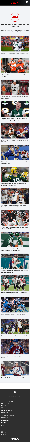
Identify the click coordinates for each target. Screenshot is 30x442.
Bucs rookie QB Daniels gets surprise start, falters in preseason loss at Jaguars (14, 271)
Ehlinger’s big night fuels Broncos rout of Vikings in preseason (14, 140)
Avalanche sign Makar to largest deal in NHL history (14, 378)
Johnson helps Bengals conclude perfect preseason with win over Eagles (14, 227)
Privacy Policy (4, 412)
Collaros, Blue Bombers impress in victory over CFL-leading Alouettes (14, 162)
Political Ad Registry (5, 417)
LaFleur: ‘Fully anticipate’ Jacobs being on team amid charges (14, 53)
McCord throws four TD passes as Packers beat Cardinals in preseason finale (13, 184)
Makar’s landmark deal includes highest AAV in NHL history (14, 356)
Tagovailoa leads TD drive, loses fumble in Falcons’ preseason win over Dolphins (14, 293)
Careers (7, 385)
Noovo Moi (3, 434)
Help (2, 407)
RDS (2, 431)
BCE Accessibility (5, 403)
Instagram (4, 387)
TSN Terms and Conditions (7, 415)
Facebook (25, 385)
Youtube (9, 387)
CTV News (3, 422)
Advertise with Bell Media (16, 385)
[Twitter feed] (15, 392)
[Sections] (2, 2)
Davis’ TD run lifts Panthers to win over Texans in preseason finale (13, 314)
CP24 (2, 424)
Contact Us (3, 405)
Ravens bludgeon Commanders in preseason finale (14, 336)
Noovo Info (3, 432)
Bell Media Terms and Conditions (8, 414)
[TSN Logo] (14, 3)
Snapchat (14, 387)
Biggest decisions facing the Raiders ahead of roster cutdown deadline (14, 97)
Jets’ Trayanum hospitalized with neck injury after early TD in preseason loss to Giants (14, 249)
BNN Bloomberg (5, 425)
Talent (3, 385)
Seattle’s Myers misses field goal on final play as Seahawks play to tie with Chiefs (13, 206)
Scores (27, 3)
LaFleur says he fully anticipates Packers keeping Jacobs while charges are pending (14, 119)
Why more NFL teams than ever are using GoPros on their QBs (14, 75)
